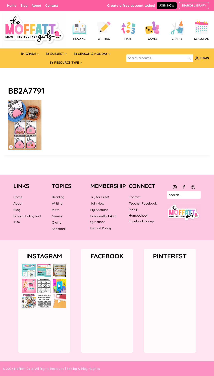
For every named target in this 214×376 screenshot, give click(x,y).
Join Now (166, 5)
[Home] (34, 30)
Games (57, 216)
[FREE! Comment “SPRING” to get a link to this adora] (29, 301)
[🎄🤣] (44, 301)
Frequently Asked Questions (103, 219)
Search (190, 58)
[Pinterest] (193, 187)
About (36, 5)
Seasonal (59, 229)
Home (11, 5)
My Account (99, 210)
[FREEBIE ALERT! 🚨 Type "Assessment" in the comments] (44, 286)
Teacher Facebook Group (143, 206)
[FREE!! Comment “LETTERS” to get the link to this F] (59, 270)
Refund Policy (100, 228)
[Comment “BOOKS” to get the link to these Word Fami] (59, 286)
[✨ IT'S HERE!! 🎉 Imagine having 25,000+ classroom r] (29, 270)
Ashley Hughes (89, 369)
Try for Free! (99, 197)
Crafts (56, 222)
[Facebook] (184, 187)
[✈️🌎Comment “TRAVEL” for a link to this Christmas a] (59, 301)
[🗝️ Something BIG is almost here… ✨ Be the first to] (29, 286)
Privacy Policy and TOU (27, 219)
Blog (24, 5)
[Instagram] (175, 187)
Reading (58, 197)
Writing (57, 203)
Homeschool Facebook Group (141, 218)
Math (56, 210)
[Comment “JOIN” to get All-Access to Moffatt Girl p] (44, 270)
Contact (51, 5)
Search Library (193, 5)
